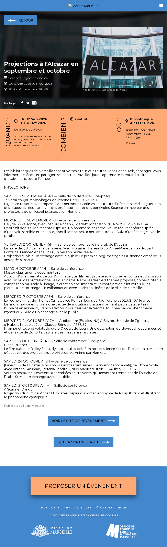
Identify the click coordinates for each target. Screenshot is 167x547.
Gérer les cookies (104, 515)
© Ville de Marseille (111, 507)
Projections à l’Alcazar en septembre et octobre (41, 67)
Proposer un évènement (83, 486)
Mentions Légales (77, 507)
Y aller (130, 143)
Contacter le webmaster (68, 515)
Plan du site (50, 507)
